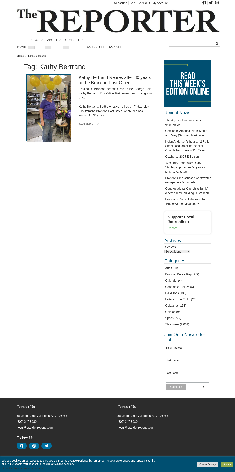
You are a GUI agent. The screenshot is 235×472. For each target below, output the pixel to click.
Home (21, 46)
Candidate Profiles (177, 286)
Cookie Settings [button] (207, 464)
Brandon (99, 89)
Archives (170, 247)
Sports (169, 318)
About (52, 40)
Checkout (144, 3)
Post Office (107, 93)
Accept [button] (227, 464)
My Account (159, 3)
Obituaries (172, 305)
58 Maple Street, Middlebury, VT (37, 415)
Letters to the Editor (177, 299)
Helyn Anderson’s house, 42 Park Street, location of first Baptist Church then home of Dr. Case (187, 146)
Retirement (122, 93)
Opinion (170, 311)
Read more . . (87, 123)
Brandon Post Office (120, 89)
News (34, 40)
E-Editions (172, 293)
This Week (172, 324)
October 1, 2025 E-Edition (182, 156)
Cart (132, 3)
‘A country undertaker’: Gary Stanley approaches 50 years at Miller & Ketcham (185, 167)
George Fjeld (142, 89)
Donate (115, 46)
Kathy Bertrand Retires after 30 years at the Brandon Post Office (115, 80)
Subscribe (120, 3)
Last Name (172, 372)
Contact (72, 40)
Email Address (174, 347)
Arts (167, 268)
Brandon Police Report (180, 274)
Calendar (171, 280)
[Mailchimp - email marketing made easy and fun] (203, 387)
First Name (172, 360)
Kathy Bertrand (88, 93)
